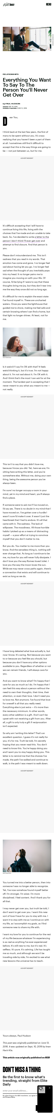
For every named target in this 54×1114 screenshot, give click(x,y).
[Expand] (40, 1088)
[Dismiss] (49, 1088)
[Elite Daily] (9, 4)
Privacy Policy (10, 1097)
